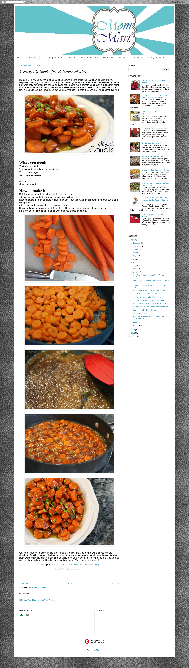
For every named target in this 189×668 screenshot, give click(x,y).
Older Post (115, 584)
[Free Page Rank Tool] (24, 615)
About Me (32, 57)
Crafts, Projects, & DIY (53, 57)
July (134, 259)
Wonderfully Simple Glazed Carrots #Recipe (149, 304)
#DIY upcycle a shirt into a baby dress (147, 297)
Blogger (99, 650)
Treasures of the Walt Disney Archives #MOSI (149, 300)
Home (20, 57)
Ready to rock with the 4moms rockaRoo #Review (151, 307)
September (137, 253)
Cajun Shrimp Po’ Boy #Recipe (144, 310)
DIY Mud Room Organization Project (155, 128)
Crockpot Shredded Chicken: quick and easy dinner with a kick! (155, 96)
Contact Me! (136, 57)
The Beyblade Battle (140, 313)
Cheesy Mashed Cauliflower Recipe (155, 170)
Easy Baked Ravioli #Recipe (152, 157)
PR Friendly (109, 57)
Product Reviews (89, 57)
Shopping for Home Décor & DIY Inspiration (149, 291)
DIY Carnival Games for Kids (152, 143)
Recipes (72, 57)
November (137, 246)
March (135, 272)
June (135, 262)
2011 (133, 336)
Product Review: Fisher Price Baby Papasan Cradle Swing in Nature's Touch (155, 200)
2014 (133, 240)
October (136, 250)
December (137, 243)
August (135, 256)
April (135, 269)
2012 (133, 333)
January (136, 326)
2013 (133, 330)
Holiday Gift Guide (156, 57)
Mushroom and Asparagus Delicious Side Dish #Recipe (155, 184)
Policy (122, 57)
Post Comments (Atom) (38, 588)
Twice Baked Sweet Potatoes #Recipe (147, 294)
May (134, 266)
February (136, 322)
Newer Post (24, 584)
